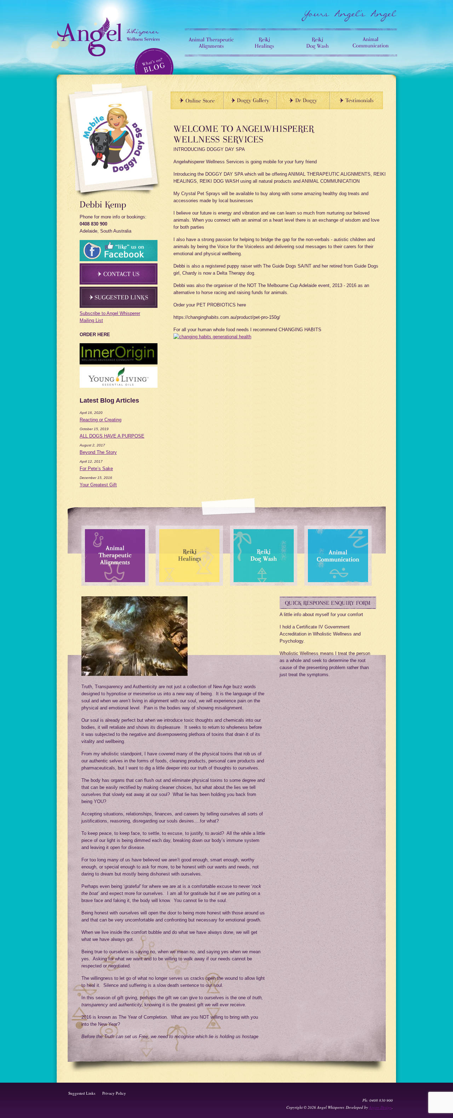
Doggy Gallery (250, 100)
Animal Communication (370, 42)
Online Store (197, 100)
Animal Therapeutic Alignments (211, 42)
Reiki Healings (264, 42)
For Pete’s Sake (96, 468)
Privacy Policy (114, 1093)
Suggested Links (81, 1093)
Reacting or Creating (100, 419)
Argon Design (380, 1107)
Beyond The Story (98, 452)
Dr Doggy (303, 100)
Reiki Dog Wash (317, 42)
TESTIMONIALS (356, 100)
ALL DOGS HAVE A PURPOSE (112, 436)
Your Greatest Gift (98, 484)
